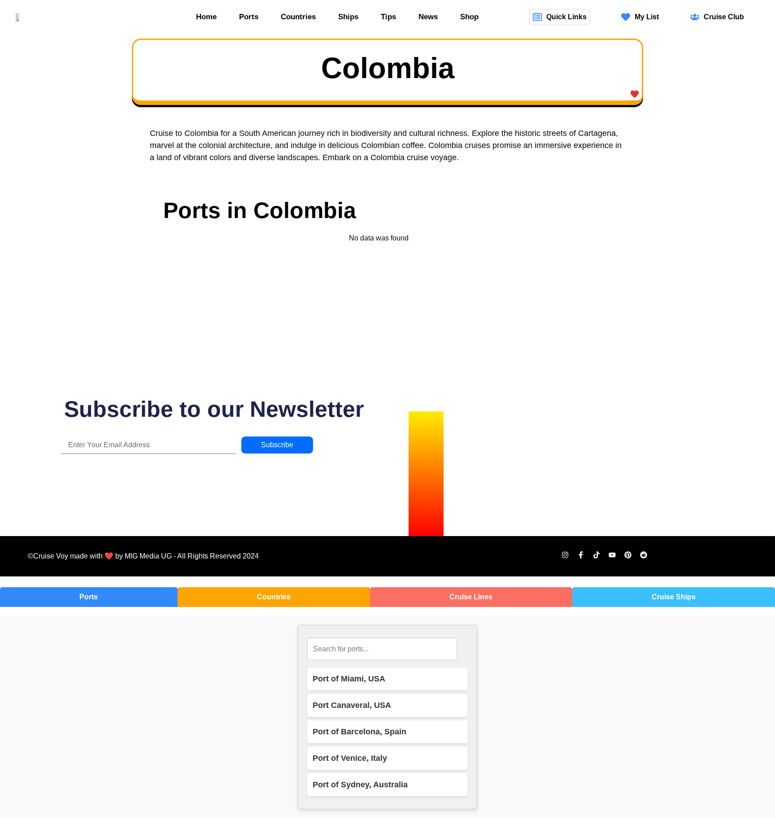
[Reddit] (643, 554)
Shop (469, 17)
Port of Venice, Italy (350, 758)
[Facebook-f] (580, 554)
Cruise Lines (470, 597)
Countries (298, 17)
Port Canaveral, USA (352, 705)
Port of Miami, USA (349, 678)
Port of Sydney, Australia (360, 784)
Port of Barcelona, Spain (359, 731)
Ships (348, 17)
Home (206, 17)
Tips (388, 17)
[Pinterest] (627, 554)
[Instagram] (565, 554)
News (428, 17)
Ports (248, 17)
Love (634, 93)
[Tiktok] (596, 554)
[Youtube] (612, 554)
